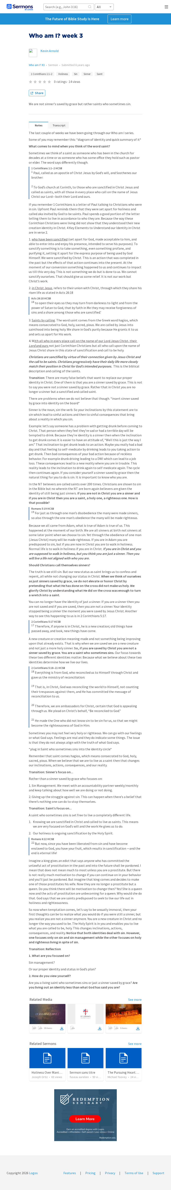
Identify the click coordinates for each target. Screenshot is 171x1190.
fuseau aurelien (79, 1077)
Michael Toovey (117, 1077)
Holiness (63, 74)
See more (135, 999)
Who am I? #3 (37, 65)
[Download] (61, 1028)
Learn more (119, 18)
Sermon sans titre (82, 1072)
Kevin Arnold (49, 51)
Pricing (90, 1173)
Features (69, 1173)
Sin (75, 74)
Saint (99, 74)
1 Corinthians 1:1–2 (41, 74)
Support (158, 1173)
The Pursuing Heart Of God (127, 1072)
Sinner (87, 74)
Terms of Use (133, 1173)
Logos (33, 1173)
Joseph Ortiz (39, 1077)
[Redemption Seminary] (85, 1115)
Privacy (110, 1173)
